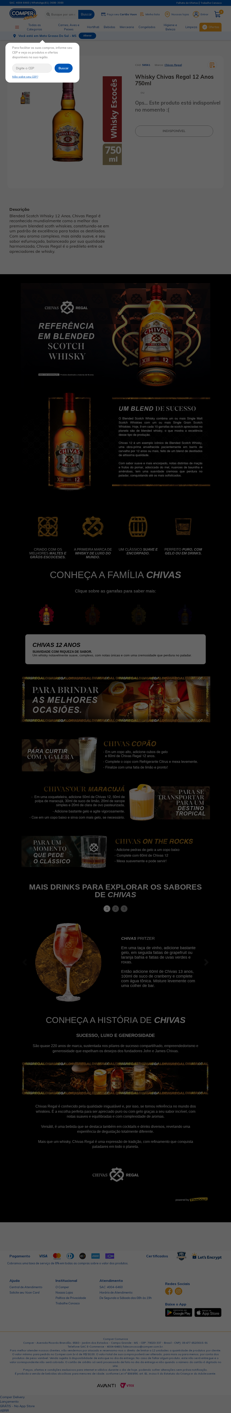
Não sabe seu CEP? (25, 76)
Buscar (64, 68)
